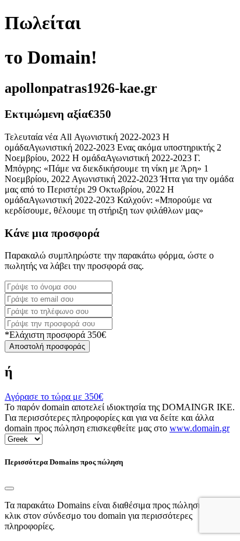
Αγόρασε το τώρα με (54, 397)
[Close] (9, 488)
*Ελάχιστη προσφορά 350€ (55, 335)
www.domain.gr (200, 428)
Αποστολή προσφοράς (47, 346)
